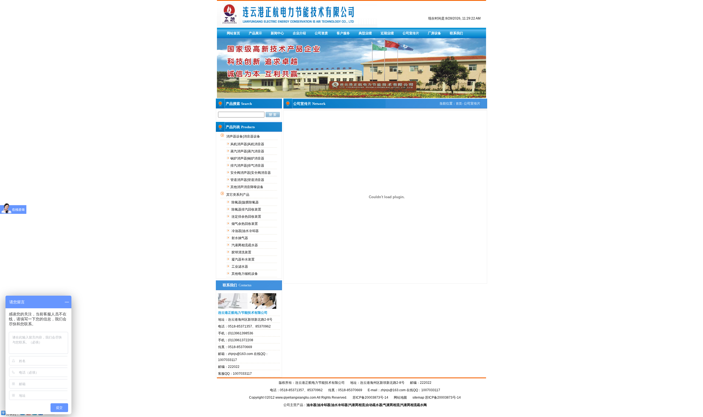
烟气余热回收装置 (245, 224)
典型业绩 (365, 33)
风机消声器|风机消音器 (247, 144)
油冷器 (311, 405)
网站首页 (233, 33)
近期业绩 (387, 33)
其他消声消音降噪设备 (247, 187)
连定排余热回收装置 (246, 217)
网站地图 (400, 397)
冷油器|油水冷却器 (245, 231)
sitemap (418, 397)
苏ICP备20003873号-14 (370, 397)
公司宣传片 (411, 33)
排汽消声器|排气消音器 (247, 165)
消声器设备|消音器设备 (243, 136)
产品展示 (255, 33)
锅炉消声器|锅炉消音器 (247, 158)
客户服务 (343, 33)
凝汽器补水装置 (243, 259)
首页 (459, 103)
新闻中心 (277, 33)
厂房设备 (434, 33)
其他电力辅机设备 (245, 274)
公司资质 (321, 33)
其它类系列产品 (238, 195)
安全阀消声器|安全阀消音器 (251, 173)
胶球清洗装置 (241, 252)
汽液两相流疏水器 (245, 245)
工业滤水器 (240, 266)
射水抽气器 (240, 238)
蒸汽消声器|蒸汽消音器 (247, 151)
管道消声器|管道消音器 (247, 180)
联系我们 (456, 33)
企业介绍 (299, 33)
